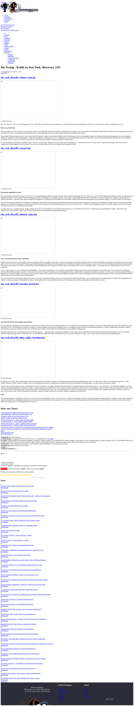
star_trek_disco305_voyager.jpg (15, 148)
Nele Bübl (6, 72)
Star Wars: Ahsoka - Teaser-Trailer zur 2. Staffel (14, 540)
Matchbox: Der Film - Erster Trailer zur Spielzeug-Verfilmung (18, 624)
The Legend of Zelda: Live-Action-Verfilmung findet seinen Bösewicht (21, 565)
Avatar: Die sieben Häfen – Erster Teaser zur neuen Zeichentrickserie (20, 673)
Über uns (61, 688)
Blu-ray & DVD (9, 46)
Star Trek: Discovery (7, 434)
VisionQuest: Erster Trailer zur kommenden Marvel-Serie (17, 545)
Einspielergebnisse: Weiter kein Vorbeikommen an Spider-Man (19, 501)
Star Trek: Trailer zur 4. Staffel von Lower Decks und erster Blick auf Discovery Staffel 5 (26, 429)
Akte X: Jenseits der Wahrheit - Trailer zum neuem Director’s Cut (19, 575)
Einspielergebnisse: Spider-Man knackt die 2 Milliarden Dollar (19, 525)
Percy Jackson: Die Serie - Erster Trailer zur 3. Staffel (16, 535)
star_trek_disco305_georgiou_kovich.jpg (20, 284)
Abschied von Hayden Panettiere (10, 530)
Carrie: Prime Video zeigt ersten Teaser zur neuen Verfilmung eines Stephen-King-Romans (27, 644)
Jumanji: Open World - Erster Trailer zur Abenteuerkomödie (18, 614)
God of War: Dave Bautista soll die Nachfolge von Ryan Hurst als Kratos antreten (24, 579)
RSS (85, 688)
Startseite (7, 35)
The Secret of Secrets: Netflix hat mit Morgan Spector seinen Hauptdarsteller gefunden (26, 594)
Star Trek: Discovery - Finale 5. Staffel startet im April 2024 (18, 425)
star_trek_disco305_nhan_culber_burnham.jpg (23, 337)
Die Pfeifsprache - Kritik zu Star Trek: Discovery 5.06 (16, 414)
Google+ (86, 694)
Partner (60, 694)
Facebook (87, 690)
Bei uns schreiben (63, 692)
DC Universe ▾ (5, 28)
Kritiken (6, 43)
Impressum (61, 690)
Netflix (52, 439)
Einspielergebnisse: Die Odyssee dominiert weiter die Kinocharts (19, 634)
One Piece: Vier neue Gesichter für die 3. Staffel (14, 491)
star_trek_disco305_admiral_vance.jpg (19, 214)
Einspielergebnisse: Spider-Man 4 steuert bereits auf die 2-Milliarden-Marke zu (23, 560)
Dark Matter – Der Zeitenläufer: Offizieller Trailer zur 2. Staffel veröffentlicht (23, 639)
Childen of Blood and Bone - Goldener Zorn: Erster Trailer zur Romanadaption (23, 619)
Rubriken (7, 53)
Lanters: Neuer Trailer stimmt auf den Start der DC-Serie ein (18, 668)
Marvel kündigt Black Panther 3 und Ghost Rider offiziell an (18, 648)
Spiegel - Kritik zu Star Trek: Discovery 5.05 (14, 418)
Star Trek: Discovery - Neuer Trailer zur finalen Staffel (16, 421)
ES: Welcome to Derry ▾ (8, 25)
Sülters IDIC (11, 61)
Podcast (6, 41)
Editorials (10, 63)
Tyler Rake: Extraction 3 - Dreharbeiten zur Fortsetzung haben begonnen (22, 663)
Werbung (61, 698)
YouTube (86, 696)
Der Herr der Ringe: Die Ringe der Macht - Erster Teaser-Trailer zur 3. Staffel (23, 658)
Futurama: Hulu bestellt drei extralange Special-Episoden (17, 629)
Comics (6, 48)
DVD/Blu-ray (8, 18)
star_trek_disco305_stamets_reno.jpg (18, 77)
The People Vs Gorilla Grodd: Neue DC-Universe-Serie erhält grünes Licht (22, 515)
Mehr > (3, 431)
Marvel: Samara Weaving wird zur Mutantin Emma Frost (17, 604)
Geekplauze (11, 59)
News (6, 15)
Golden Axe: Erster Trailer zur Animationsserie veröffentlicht (18, 510)
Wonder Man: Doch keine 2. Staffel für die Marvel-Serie (17, 599)
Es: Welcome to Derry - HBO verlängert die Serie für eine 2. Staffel (20, 520)
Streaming (7, 20)
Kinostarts (7, 17)
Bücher (6, 49)
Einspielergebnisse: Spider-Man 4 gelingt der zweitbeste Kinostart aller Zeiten (23, 584)
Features (10, 54)
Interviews (11, 56)
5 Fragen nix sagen (13, 58)
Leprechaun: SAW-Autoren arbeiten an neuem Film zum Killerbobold (21, 570)
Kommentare (8, 51)
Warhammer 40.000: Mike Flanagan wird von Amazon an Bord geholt (21, 609)
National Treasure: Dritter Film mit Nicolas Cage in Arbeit (17, 486)
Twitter (86, 692)
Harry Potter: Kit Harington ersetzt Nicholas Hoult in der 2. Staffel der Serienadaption (25, 496)
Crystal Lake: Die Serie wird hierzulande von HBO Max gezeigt (19, 589)
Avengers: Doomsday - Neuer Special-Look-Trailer (15, 555)
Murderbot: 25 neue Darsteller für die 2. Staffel (14, 506)
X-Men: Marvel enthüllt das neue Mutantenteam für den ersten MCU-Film (22, 550)
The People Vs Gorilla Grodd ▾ (10, 30)
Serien (6, 22)
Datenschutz (61, 696)
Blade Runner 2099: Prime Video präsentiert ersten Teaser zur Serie (20, 678)
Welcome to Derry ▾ (6, 26)
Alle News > (4, 681)
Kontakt (60, 700)
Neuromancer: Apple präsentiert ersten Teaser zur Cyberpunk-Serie (20, 653)
